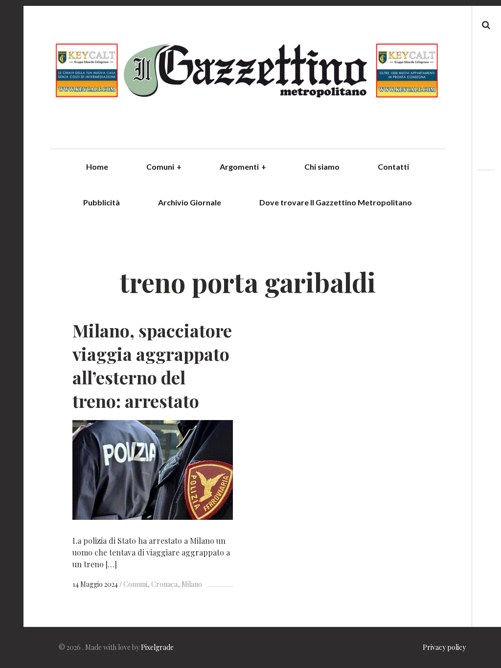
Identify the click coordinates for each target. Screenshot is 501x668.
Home (97, 166)
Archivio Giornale (189, 202)
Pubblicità (101, 202)
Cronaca (164, 584)
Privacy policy (444, 647)
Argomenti (243, 166)
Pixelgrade (157, 647)
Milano (192, 584)
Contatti (393, 166)
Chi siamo (322, 166)
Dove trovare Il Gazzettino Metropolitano (335, 202)
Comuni (164, 166)
